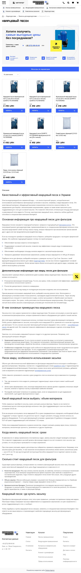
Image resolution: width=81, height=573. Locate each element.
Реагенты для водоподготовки (28, 16)
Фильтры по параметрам (40, 69)
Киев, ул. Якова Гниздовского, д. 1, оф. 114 (12, 547)
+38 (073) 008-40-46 (8, 543)
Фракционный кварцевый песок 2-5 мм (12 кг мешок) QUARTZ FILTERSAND (13, 135)
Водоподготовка (49, 11)
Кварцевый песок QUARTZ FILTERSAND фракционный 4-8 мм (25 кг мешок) (40, 135)
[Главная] (3, 16)
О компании (29, 546)
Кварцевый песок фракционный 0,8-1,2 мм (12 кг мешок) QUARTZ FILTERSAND (40, 98)
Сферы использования (45, 561)
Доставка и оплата (69, 550)
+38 (33, 45)
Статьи (28, 541)
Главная (28, 537)
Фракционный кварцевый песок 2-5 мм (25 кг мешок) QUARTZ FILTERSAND (66, 98)
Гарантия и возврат (69, 546)
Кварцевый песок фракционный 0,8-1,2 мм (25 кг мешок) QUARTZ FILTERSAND (13, 98)
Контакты (29, 550)
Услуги (65, 537)
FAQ (64, 554)
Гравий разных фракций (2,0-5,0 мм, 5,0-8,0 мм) (66, 134)
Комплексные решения (32, 11)
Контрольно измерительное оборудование (62, 8)
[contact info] (64, 3)
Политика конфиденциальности (70, 560)
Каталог (20, 3)
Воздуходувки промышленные (35, 8)
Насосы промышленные (13, 8)
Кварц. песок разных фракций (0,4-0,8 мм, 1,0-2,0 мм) (13, 171)
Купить (9, 110)
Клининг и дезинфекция (13, 11)
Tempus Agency (49, 570)
